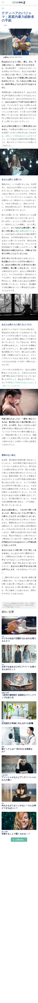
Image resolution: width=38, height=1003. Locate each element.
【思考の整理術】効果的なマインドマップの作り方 (19, 696)
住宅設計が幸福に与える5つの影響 (17, 723)
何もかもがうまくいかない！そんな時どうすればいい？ (19, 806)
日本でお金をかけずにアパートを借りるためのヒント (19, 667)
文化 (3, 8)
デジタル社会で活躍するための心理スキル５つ (19, 639)
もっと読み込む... (19, 840)
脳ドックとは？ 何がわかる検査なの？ (17, 750)
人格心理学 (5, 775)
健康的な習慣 (5, 693)
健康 (3, 746)
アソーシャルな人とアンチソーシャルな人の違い (19, 778)
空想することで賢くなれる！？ (16, 834)
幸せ (3, 721)
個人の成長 (5, 831)
